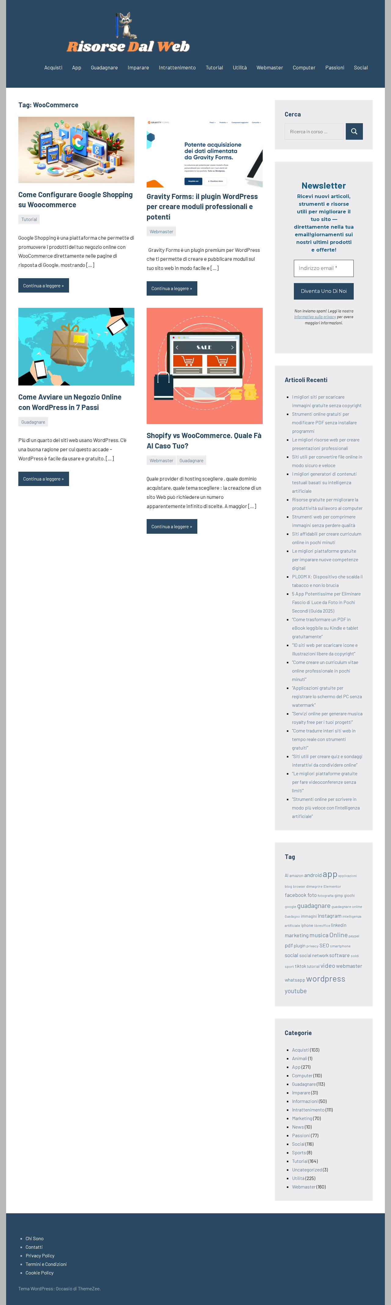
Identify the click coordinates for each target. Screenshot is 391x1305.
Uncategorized (307, 1169)
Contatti (34, 1247)
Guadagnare (104, 67)
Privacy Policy (40, 1255)
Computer (304, 67)
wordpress (325, 978)
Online (338, 934)
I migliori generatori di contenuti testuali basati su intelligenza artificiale (324, 482)
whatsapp (295, 979)
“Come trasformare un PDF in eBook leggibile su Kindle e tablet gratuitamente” (325, 627)
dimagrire (314, 886)
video (327, 965)
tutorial (313, 966)
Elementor (332, 886)
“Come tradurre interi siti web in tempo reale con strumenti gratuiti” (324, 739)
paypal (354, 936)
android (313, 875)
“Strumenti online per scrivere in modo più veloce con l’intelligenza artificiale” (326, 807)
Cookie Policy (39, 1272)
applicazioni (347, 876)
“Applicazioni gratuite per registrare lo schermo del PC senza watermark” (327, 696)
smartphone (340, 946)
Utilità (240, 67)
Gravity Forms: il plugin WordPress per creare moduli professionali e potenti (202, 206)
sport (289, 966)
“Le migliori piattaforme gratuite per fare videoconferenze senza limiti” (324, 781)
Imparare (138, 67)
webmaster (349, 965)
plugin (299, 945)
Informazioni (305, 1101)
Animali (299, 1058)
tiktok (300, 966)
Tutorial (214, 67)
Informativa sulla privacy (315, 316)
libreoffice (322, 925)
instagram (330, 915)
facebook (295, 894)
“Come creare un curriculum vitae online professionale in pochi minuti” (325, 670)
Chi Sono (35, 1238)
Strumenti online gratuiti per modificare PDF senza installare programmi (324, 422)
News (298, 1127)
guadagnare (314, 905)
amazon (296, 875)
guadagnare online (346, 906)
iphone (307, 925)
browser (299, 886)
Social (361, 67)
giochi (349, 895)
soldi (355, 955)
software (339, 955)
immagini (309, 916)
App (76, 67)
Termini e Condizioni (46, 1264)
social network (313, 955)
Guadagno (292, 916)
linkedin (338, 925)
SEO (324, 945)
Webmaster (270, 67)
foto (312, 894)
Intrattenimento (177, 67)
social (291, 955)
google (290, 906)
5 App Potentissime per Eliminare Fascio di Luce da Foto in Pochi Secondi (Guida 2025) (326, 602)
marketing (297, 935)
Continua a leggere (41, 285)
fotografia (326, 895)
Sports (299, 1152)
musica (318, 934)
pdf (289, 945)
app (330, 873)
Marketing (302, 1118)
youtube (296, 990)
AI (286, 875)
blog (288, 886)
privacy (312, 946)
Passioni (334, 67)
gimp (338, 895)
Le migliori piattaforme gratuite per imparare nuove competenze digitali (325, 559)
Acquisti (53, 67)
